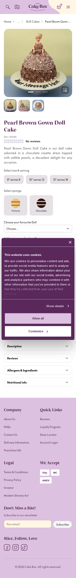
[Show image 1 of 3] (10, 105)
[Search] (8, 7)
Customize (35, 331)
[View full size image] (65, 90)
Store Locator (48, 435)
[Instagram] (15, 547)
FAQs (7, 427)
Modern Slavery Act (16, 495)
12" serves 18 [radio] (60, 179)
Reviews (45, 419)
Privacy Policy (12, 480)
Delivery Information (16, 442)
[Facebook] (7, 547)
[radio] (15, 205)
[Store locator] (17, 7)
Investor (9, 488)
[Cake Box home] (38, 7)
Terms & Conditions (16, 472)
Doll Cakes (33, 21)
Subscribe (62, 524)
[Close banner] (70, 242)
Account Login (49, 442)
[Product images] (38, 63)
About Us (9, 419)
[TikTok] (24, 547)
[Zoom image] (38, 63)
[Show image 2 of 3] (24, 105)
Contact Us (10, 435)
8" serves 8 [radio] (13, 179)
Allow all (38, 318)
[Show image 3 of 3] (38, 105)
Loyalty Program (50, 427)
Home (7, 21)
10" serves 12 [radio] (36, 179)
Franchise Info (12, 450)
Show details (55, 306)
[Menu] (68, 7)
